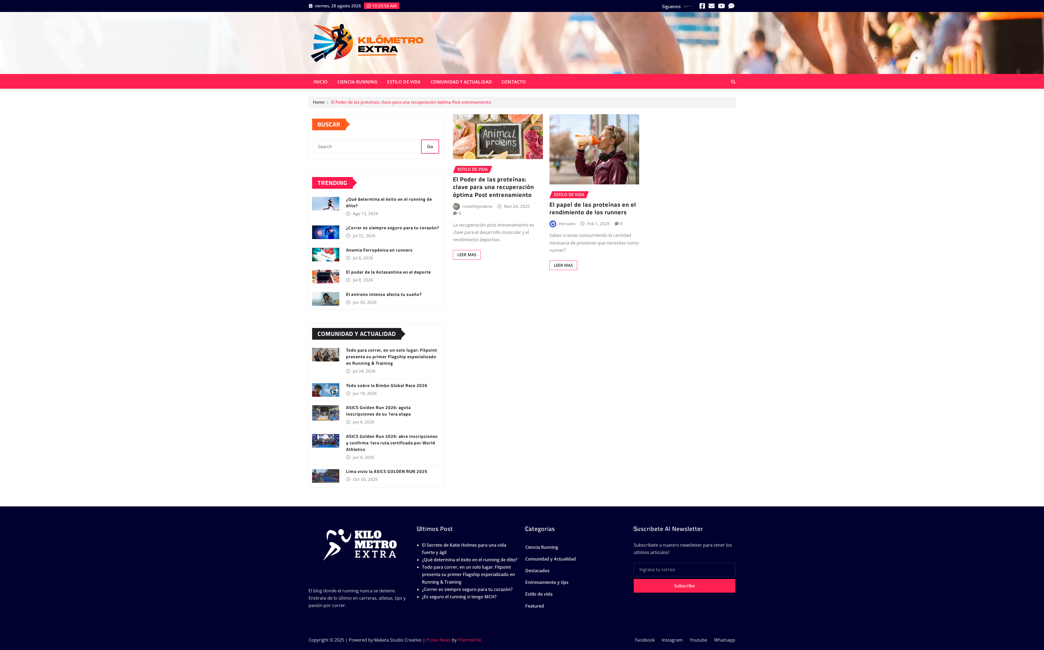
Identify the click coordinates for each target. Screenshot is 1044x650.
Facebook (645, 640)
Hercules (567, 223)
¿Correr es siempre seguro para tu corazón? (392, 228)
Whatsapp (724, 640)
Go (430, 147)
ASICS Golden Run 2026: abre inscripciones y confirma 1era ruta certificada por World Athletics (392, 442)
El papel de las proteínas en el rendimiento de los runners (592, 208)
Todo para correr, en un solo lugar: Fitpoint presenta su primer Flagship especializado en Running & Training (391, 356)
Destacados (537, 571)
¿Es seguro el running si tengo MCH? (459, 597)
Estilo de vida (404, 82)
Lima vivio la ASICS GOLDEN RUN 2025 (386, 471)
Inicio (320, 82)
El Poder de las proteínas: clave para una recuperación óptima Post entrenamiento (411, 102)
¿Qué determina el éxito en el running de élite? (389, 202)
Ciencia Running (357, 82)
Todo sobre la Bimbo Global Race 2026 (386, 385)
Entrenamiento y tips (546, 582)
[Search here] (733, 82)
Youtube (698, 640)
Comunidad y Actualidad (461, 82)
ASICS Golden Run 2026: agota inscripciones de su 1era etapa (378, 410)
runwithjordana (477, 206)
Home (319, 102)
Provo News (438, 640)
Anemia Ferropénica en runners (379, 250)
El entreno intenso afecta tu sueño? (384, 294)
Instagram (672, 640)
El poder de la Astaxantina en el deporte (388, 272)
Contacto (514, 82)
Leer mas (466, 254)
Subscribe (684, 586)
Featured (534, 606)
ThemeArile (469, 640)
